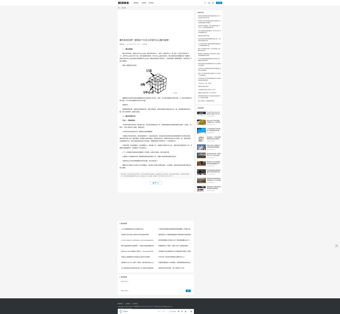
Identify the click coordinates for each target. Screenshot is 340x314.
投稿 (219, 2)
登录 (209, 3)
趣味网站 (136, 3)
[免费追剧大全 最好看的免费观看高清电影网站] (201, 188)
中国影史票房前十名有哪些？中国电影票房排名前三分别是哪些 (175, 262)
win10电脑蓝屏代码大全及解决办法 (132, 229)
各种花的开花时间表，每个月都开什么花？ (171, 268)
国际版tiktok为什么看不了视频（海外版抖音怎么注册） (138, 262)
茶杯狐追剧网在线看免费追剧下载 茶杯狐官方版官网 (214, 171)
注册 (213, 3)
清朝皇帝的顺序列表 (203, 35)
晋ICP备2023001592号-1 (125, 308)
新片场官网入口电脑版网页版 (206, 101)
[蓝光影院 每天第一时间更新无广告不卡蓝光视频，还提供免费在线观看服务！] (201, 155)
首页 (119, 8)
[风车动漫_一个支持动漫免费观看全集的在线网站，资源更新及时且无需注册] (201, 139)
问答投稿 (144, 44)
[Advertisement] (156, 24)
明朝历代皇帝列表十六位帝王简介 (207, 92)
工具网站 (143, 3)
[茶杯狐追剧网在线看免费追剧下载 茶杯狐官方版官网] (201, 172)
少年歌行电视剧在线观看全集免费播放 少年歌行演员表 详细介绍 (175, 229)
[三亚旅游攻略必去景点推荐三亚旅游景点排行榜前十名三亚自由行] (201, 130)
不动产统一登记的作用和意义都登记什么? (171, 257)
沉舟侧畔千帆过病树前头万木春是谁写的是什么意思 (174, 251)
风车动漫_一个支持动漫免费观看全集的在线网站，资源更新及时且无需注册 (214, 138)
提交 (188, 290)
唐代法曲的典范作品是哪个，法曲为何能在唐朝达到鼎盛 (138, 246)
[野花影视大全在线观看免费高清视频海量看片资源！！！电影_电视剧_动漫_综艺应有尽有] (201, 164)
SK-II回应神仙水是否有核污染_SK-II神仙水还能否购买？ (138, 268)
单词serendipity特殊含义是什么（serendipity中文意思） (138, 251)
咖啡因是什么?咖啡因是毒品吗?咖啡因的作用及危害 (174, 234)
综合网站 (151, 3)
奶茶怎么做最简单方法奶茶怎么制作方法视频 (135, 257)
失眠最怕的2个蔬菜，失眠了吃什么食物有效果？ (173, 246)
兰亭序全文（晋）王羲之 (205, 83)
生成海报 (173, 311)
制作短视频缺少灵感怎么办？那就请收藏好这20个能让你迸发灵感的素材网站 (175, 240)
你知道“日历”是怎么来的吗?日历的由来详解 (135, 234)
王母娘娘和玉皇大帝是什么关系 (206, 89)
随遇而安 (122, 44)
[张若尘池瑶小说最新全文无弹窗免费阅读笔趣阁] (201, 147)
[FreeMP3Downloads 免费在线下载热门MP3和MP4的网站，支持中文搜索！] (201, 114)
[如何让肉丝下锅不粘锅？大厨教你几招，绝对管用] (201, 122)
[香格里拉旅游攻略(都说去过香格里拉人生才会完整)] (201, 180)
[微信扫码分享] (178, 311)
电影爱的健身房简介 (203, 86)
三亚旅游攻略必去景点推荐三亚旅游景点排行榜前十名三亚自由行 (213, 130)
